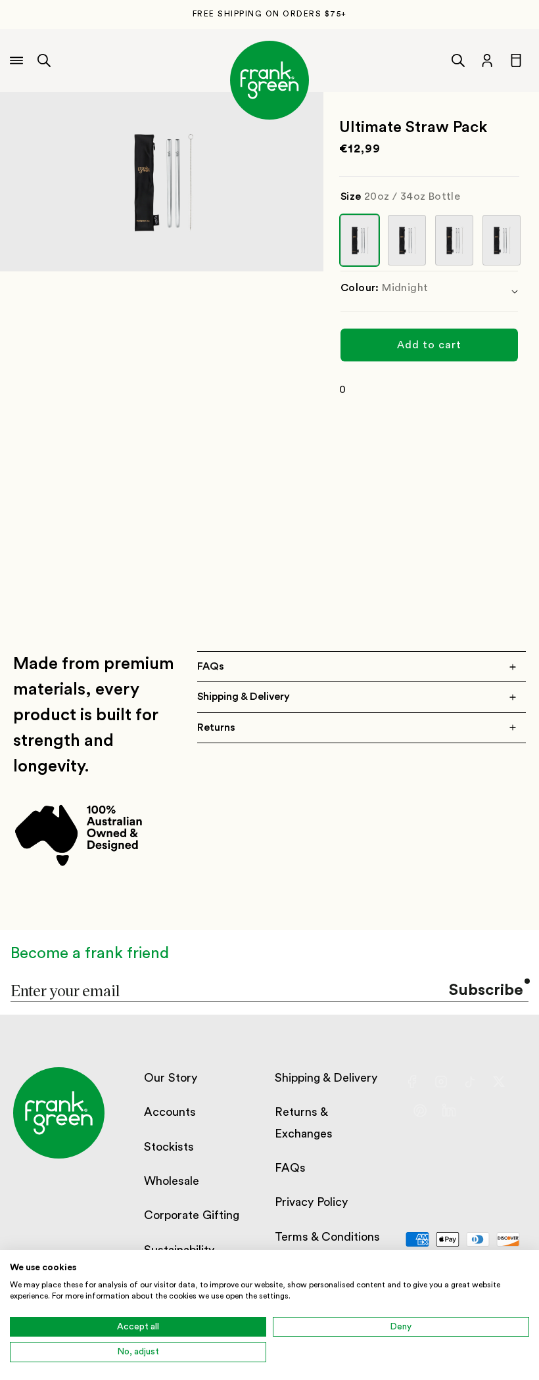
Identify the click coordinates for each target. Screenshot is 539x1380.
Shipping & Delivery (326, 1078)
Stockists (169, 1147)
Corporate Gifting (191, 1215)
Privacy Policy (311, 1202)
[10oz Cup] (454, 240)
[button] (44, 60)
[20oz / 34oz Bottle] (359, 240)
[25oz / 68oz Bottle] (407, 240)
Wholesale (171, 1181)
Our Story (170, 1078)
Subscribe (486, 990)
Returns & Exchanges (304, 1122)
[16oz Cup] (501, 240)
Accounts (170, 1112)
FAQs (290, 1168)
